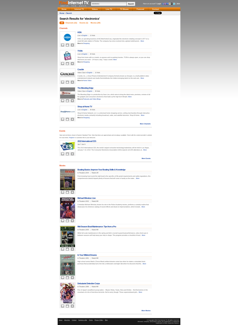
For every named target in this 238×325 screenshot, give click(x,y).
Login (159, 4)
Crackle (80, 69)
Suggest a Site (82, 320)
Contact (74, 320)
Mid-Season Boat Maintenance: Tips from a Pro (96, 227)
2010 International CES (86, 141)
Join (178, 4)
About (60, 320)
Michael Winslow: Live (86, 198)
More (142, 41)
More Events (146, 158)
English (84, 35)
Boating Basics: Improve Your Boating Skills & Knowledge (101, 170)
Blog (106, 320)
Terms (91, 320)
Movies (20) (95, 23)
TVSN (79, 51)
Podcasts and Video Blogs (92, 99)
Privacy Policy (99, 320)
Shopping (86, 43)
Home (62, 13)
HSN (79, 32)
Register (71, 137)
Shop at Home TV (84, 107)
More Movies (146, 311)
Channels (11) (71, 23)
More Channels (145, 124)
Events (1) (84, 23)
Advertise (67, 320)
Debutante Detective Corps (88, 283)
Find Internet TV (74, 3)
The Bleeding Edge (85, 88)
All (62, 23)
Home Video (87, 80)
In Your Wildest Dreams (87, 255)
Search (69, 13)
